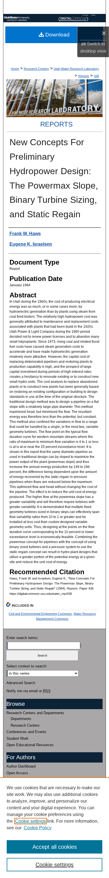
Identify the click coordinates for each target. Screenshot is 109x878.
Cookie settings (30, 821)
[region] (54, 827)
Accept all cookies (54, 847)
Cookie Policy (37, 827)
